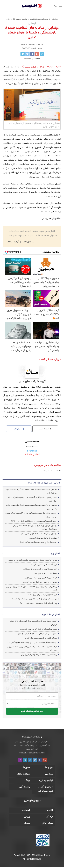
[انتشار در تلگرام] (22, 54)
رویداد (27, 823)
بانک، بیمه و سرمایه (51, 471)
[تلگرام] (25, 760)
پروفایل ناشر (28, 242)
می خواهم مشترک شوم (32, 711)
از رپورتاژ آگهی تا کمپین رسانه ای (45, 789)
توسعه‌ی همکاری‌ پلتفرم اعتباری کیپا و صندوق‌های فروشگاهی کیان (32, 642)
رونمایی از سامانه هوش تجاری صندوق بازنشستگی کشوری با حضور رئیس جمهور (31, 507)
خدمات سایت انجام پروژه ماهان (45, 573)
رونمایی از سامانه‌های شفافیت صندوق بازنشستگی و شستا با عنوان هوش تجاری (31, 491)
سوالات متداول (23, 774)
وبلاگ (27, 780)
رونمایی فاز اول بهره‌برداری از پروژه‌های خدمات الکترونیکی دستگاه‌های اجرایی (34, 527)
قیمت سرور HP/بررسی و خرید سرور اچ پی (41, 577)
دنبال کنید (17, 428)
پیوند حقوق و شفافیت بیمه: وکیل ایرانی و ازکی (39, 654)
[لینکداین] (30, 760)
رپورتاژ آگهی (24, 787)
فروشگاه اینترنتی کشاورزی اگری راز (44, 564)
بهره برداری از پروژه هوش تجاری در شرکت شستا (38, 542)
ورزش (27, 817)
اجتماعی (26, 810)
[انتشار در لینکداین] (42, 54)
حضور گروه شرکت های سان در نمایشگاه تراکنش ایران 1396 (33, 521)
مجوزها (26, 767)
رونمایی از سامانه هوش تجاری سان (43, 538)
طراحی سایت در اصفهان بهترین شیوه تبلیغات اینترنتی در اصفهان (32, 560)
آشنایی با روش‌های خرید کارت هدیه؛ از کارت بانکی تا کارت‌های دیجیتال (33, 623)
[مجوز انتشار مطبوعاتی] (42, 841)
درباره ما (49, 767)
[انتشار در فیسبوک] (32, 54)
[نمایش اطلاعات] (32, 454)
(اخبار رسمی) (29, 67)
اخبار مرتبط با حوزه (51, 615)
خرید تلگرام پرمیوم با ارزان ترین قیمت (42, 594)
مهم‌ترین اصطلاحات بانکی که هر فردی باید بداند (38, 629)
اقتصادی (49, 810)
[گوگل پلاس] (44, 760)
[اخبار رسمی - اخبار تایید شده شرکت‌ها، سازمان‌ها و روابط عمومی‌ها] (32, 6)
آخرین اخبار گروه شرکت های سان (44, 483)
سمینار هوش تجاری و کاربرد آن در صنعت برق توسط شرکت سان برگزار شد (32, 499)
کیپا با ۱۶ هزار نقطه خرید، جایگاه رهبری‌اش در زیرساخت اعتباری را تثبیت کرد (32, 648)
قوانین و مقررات (45, 780)
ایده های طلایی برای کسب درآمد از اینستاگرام (40, 569)
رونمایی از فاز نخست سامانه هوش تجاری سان (38, 533)
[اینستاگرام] (20, 760)
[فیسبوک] (40, 760)
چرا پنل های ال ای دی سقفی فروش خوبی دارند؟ (38, 603)
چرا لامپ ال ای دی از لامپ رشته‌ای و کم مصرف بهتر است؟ (34, 598)
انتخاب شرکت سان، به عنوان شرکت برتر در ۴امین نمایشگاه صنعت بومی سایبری (30, 515)
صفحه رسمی (44, 428)
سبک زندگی (47, 823)
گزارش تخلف (13, 242)
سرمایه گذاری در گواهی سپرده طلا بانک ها (41, 638)
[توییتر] (35, 760)
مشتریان (49, 774)
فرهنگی (49, 817)
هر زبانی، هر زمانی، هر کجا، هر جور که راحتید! (39, 582)
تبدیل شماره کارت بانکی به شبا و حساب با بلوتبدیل (37, 633)
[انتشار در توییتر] (27, 54)
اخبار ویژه (55, 554)
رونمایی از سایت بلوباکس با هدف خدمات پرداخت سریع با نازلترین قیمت (31, 588)
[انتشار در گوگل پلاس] (37, 54)
